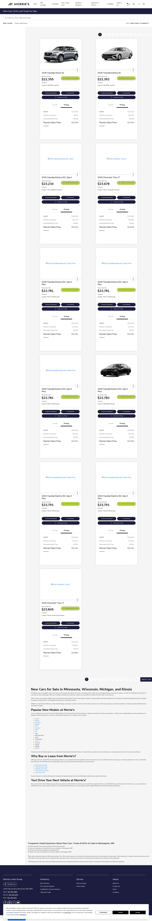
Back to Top (146, 679)
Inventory (44, 879)
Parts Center (81, 886)
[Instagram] (9, 903)
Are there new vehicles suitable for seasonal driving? (44, 850)
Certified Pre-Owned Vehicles (50, 889)
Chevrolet (38, 722)
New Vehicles (44, 883)
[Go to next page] (144, 34)
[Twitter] (14, 903)
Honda (37, 748)
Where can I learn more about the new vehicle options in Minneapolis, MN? (50, 852)
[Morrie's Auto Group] (19, 4)
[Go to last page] (149, 34)
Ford (36, 726)
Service (80, 879)
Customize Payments (51, 93)
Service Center (81, 883)
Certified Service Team (41, 767)
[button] (77, 70)
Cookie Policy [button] (67, 912)
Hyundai (37, 728)
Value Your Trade (62, 97)
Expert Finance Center (41, 769)
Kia (36, 732)
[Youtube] (18, 903)
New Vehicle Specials (41, 765)
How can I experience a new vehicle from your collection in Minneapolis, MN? (51, 848)
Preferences (103, 912)
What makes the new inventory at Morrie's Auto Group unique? (47, 846)
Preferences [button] (23, 915)
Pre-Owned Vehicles (47, 886)
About (115, 879)
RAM (36, 730)
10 (140, 34)
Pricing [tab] (66, 105)
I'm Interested (70, 93)
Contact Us (11, 884)
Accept (138, 912)
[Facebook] (5, 903)
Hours (115, 889)
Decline (120, 912)
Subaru (37, 719)
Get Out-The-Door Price (71, 78)
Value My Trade (45, 892)
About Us (116, 883)
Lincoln (37, 741)
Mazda (37, 720)
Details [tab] (55, 105)
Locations (116, 892)
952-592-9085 (12, 892)
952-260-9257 (13, 895)
